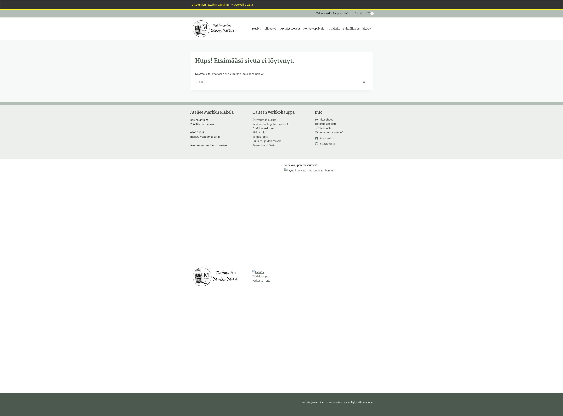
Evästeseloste (323, 128)
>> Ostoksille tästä (241, 4)
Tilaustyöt (270, 28)
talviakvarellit (281, 124)
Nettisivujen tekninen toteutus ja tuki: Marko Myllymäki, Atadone (337, 402)
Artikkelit (334, 28)
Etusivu (256, 28)
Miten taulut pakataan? (329, 132)
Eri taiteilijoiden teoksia (267, 141)
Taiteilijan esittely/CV (357, 28)
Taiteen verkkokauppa (329, 13)
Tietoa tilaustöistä (264, 145)
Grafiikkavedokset (263, 128)
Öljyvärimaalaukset (264, 120)
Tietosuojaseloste (325, 124)
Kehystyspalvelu (313, 28)
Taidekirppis (260, 136)
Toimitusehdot (324, 119)
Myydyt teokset (290, 28)
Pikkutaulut (259, 132)
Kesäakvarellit (261, 124)
